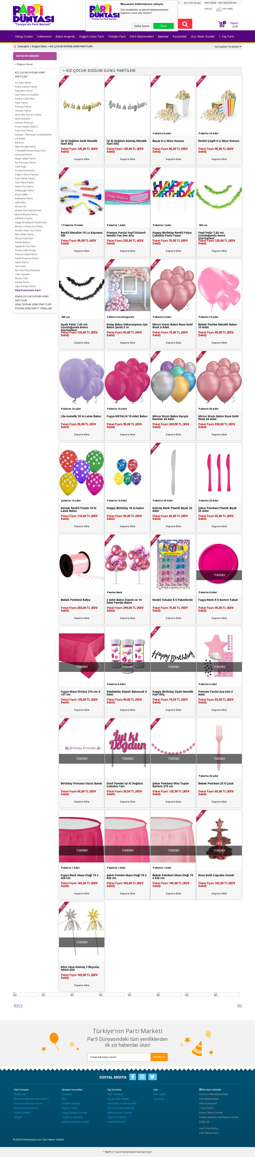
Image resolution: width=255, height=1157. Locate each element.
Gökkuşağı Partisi (24, 190)
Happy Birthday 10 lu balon (125, 508)
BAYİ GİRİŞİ (210, 3)
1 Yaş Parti (226, 36)
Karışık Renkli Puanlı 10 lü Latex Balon (78, 509)
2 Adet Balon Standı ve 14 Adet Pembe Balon (124, 601)
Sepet (231, 24)
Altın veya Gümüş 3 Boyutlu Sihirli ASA (80, 968)
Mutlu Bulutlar (22, 118)
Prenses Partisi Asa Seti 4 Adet (215, 693)
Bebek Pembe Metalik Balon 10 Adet (217, 326)
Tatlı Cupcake (22, 274)
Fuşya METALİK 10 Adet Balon (127, 416)
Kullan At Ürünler (117, 1121)
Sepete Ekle (81, 159)
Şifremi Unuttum (71, 1103)
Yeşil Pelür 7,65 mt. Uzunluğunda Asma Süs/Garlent (211, 235)
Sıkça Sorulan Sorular (74, 1112)
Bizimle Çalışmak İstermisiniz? (31, 1098)
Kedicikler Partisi (24, 90)
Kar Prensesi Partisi (25, 162)
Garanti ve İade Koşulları (75, 1121)
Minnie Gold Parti (24, 238)
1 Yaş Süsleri (206, 1108)
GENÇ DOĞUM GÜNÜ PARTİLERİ (33, 304)
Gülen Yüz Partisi (24, 186)
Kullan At (204, 1121)
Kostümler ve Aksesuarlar (122, 1103)
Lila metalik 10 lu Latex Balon (81, 416)
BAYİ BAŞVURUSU (227, 3)
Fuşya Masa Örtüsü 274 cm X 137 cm (80, 693)
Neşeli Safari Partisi (25, 158)
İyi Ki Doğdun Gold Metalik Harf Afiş (79, 142)
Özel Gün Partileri (117, 1117)
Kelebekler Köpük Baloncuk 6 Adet (127, 693)
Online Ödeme (22, 1112)
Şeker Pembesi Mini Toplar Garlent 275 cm (170, 785)
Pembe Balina (22, 242)
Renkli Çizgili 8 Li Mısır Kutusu (218, 140)
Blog (64, 1098)
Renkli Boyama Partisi (27, 258)
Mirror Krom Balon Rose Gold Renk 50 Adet (218, 417)
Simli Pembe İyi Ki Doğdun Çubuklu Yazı (125, 785)
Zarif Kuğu (20, 166)
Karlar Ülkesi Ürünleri (211, 1112)
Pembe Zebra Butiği (25, 250)
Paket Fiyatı (79, 150)
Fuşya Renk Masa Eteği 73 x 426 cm (79, 876)
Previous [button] (16, 1005)
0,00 (235, 26)
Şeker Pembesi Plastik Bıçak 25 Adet (217, 509)
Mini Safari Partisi (24, 234)
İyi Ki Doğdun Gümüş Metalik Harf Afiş (127, 142)
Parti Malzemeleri (142, 36)
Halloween (44, 36)
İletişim (18, 1117)
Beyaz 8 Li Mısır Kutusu (168, 140)
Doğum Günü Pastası (26, 174)
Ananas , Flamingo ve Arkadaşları (33, 134)
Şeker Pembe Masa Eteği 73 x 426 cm (127, 876)
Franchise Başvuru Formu (28, 1103)
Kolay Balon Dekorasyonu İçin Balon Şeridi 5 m (127, 326)
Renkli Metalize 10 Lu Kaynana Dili (81, 234)
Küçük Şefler (21, 194)
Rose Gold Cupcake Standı (216, 875)
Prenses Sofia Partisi (26, 254)
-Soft (107, 1152)
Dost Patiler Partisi (25, 178)
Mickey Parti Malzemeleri (28, 210)
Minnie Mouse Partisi (26, 214)
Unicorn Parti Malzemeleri (213, 1094)
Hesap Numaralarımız (26, 1108)
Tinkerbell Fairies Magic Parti (30, 150)
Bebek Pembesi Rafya (75, 599)
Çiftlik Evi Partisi (23, 218)
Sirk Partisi (20, 266)
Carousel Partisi (23, 154)
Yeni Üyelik (159, 1094)
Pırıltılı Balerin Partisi (26, 86)
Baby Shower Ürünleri (120, 1112)
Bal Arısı (19, 142)
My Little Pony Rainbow (27, 270)
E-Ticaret (116, 1152)
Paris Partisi (21, 102)
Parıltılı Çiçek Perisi (25, 98)
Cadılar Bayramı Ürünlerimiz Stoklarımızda (220, 1117)
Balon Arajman (65, 36)
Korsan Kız (21, 206)
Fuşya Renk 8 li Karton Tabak (218, 599)
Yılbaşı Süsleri (24, 36)
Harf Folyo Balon (208, 1128)
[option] (27, 1005)
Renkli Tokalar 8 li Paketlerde (172, 599)
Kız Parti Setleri (23, 82)
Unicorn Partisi (23, 110)
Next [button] (239, 1005)
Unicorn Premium (24, 122)
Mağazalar (20, 1094)
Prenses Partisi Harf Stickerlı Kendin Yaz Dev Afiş (126, 234)
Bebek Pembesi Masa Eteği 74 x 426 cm (172, 876)
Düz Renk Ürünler (203, 36)
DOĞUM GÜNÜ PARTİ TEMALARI (33, 308)
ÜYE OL (208, 9)
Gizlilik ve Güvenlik (72, 1117)
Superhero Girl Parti (25, 246)
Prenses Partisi (23, 106)
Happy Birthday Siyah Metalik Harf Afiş (172, 693)
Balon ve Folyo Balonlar (121, 1108)
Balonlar (163, 36)
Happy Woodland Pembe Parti (31, 222)
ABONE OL (159, 1057)
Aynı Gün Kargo (192, 3)
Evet (163, 26)
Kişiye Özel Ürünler (118, 1098)
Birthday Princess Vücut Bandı (81, 783)
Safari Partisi (22, 262)
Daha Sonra (141, 26)
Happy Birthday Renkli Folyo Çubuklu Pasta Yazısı (172, 234)
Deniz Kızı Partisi (24, 130)
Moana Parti (21, 278)
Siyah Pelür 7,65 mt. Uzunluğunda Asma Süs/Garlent (74, 327)
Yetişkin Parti (117, 36)
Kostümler (180, 36)
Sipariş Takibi (70, 1108)
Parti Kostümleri (208, 1103)
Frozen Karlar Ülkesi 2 (26, 126)
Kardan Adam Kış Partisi (28, 230)
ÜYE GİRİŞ (227, 9)
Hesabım (67, 1094)
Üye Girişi (158, 1098)
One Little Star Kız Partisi (28, 114)
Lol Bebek (20, 138)
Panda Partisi (22, 282)
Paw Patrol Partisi (24, 182)
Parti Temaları (115, 1094)
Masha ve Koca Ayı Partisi (29, 226)
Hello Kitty (20, 202)
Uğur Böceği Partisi (25, 146)
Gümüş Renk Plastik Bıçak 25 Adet (172, 509)
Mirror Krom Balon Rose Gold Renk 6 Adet (172, 326)
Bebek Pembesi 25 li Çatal (215, 783)
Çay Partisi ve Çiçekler (27, 94)
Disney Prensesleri (25, 170)
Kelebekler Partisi (24, 198)
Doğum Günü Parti (91, 36)
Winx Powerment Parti (28, 290)
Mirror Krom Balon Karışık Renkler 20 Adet (170, 417)
